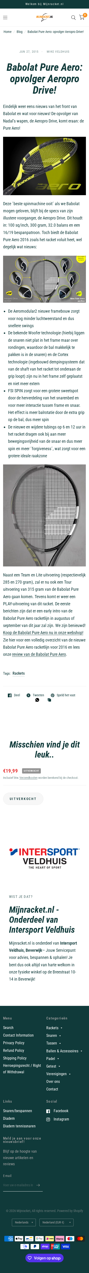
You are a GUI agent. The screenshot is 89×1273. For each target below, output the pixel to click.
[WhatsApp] (38, 700)
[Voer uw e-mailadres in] (38, 1185)
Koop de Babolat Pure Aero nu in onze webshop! (43, 632)
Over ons (53, 1081)
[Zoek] (73, 17)
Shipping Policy (15, 1058)
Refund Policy (13, 1050)
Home (8, 32)
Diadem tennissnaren (19, 1126)
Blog (20, 32)
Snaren (51, 1035)
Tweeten (38, 695)
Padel (50, 1058)
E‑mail (7, 1176)
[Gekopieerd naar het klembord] (50, 700)
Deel (17, 695)
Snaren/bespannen (17, 1111)
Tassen (51, 1043)
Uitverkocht (23, 799)
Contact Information (18, 1035)
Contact (52, 1089)
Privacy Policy (13, 1043)
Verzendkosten (28, 777)
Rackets (19, 673)
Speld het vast (66, 695)
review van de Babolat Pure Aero (39, 654)
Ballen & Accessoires (62, 1051)
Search (8, 1027)
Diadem (9, 1118)
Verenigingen (56, 1074)
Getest (51, 1066)
